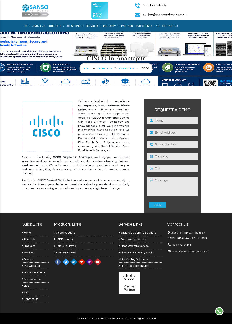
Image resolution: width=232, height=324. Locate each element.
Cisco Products (126, 68)
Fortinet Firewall (65, 252)
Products (54, 26)
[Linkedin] (73, 261)
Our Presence (105, 68)
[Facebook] (57, 261)
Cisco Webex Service (133, 239)
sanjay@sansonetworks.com (190, 251)
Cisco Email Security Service (137, 252)
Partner (127, 26)
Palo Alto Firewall (66, 246)
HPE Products (64, 239)
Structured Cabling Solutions (138, 232)
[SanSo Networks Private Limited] (36, 10)
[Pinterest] (81, 261)
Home (26, 26)
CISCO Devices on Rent (134, 265)
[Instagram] (89, 261)
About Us (38, 26)
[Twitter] (65, 261)
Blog (26, 285)
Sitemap (28, 259)
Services (92, 26)
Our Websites (32, 265)
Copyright (82, 318)
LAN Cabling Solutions (134, 259)
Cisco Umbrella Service (134, 246)
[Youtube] (97, 261)
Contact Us (170, 26)
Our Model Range (34, 272)
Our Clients (144, 26)
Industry (109, 26)
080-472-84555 (154, 5)
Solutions (73, 26)
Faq (157, 26)
